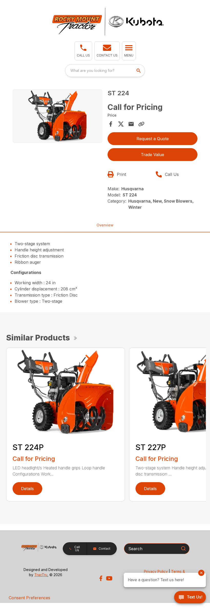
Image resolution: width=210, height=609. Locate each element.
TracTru (40, 575)
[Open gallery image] (57, 116)
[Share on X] (121, 124)
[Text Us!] (190, 597)
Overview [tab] (105, 225)
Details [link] (27, 488)
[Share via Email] (131, 124)
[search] (139, 71)
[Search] (183, 548)
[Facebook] (101, 578)
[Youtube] (109, 578)
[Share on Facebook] (111, 124)
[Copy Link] (141, 124)
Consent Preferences (29, 597)
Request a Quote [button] (152, 138)
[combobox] (105, 70)
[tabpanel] (57, 117)
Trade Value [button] (152, 154)
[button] (83, 50)
